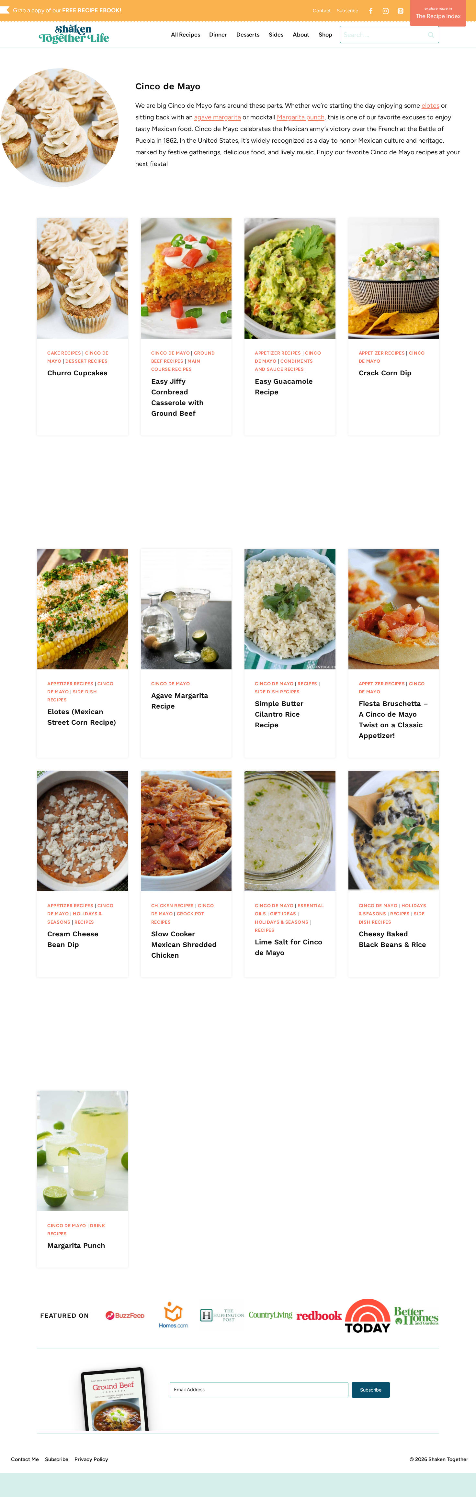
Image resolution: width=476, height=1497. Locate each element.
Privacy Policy (91, 1459)
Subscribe (347, 11)
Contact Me (25, 1459)
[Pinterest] (400, 11)
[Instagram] (385, 11)
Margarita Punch (76, 1245)
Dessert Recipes (86, 361)
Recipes (307, 684)
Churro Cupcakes (77, 373)
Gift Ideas (283, 914)
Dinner (218, 34)
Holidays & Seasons (282, 922)
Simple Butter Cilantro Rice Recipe (279, 714)
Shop (325, 34)
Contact (322, 11)
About (301, 34)
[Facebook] (370, 11)
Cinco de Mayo (170, 353)
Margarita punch (300, 117)
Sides (276, 34)
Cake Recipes (64, 353)
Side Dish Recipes (277, 692)
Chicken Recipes (172, 905)
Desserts (247, 34)
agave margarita (217, 117)
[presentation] (82, 278)
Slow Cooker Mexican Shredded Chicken (184, 944)
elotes (430, 105)
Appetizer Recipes (278, 353)
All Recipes (185, 34)
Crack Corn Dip (385, 373)
